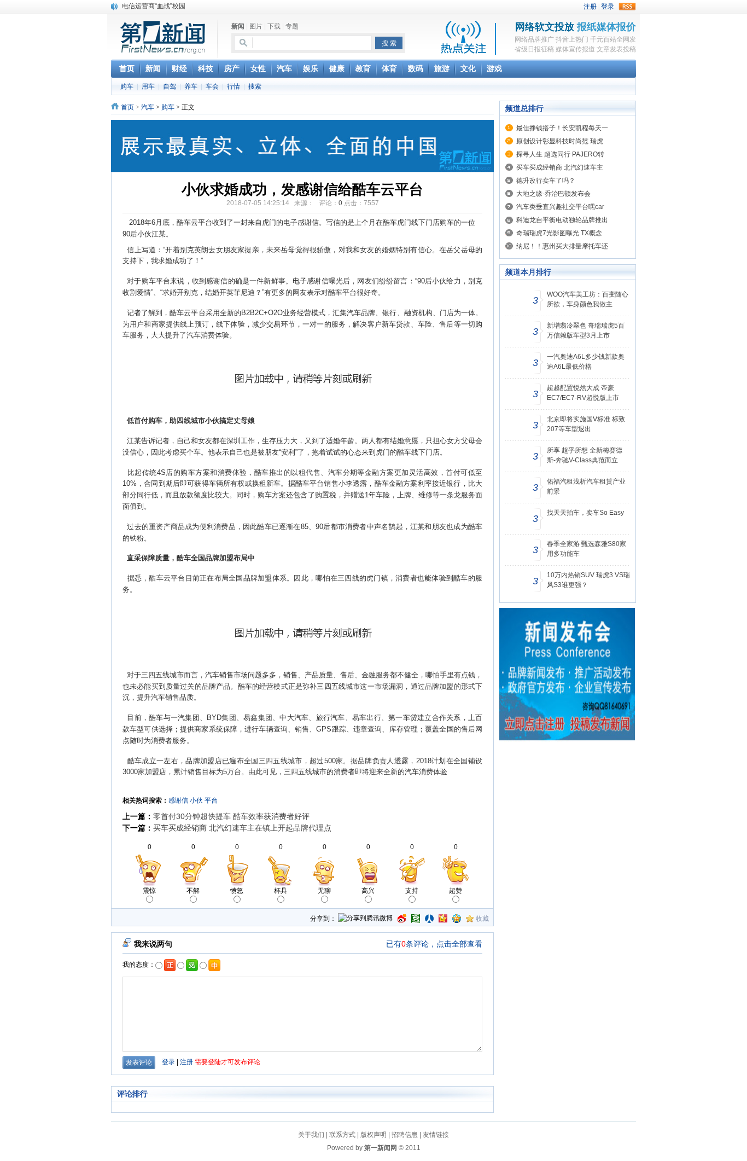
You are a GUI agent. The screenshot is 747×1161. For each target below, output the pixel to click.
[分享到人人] (429, 918)
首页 (127, 107)
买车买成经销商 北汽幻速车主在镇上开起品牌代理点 (242, 827)
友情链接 (436, 1135)
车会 (212, 86)
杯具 (280, 891)
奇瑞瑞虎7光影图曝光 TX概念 (559, 233)
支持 (411, 891)
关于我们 (311, 1135)
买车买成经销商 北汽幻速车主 (559, 167)
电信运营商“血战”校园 (153, 6)
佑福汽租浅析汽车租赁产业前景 (586, 486)
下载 (274, 26)
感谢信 (178, 800)
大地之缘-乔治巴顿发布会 (553, 194)
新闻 (237, 26)
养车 (190, 86)
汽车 (147, 107)
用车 (148, 86)
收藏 (482, 918)
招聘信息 (405, 1135)
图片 (255, 26)
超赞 (455, 891)
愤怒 (236, 891)
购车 (126, 86)
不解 (193, 891)
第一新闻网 (380, 1148)
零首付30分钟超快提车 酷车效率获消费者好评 (231, 816)
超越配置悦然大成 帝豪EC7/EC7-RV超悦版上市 (583, 393)
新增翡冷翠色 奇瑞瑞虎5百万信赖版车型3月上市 (586, 330)
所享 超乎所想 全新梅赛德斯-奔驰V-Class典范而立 (584, 455)
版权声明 (373, 1135)
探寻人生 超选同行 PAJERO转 (560, 154)
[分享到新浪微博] (402, 918)
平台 (211, 800)
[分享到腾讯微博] (365, 919)
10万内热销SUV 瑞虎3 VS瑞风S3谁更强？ (588, 580)
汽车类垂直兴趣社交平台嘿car (560, 207)
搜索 (254, 86)
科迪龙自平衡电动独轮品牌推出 (562, 220)
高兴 (368, 891)
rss (627, 6)
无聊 (324, 891)
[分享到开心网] (443, 918)
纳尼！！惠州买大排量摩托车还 (562, 246)
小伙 (196, 800)
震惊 (149, 891)
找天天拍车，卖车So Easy (585, 512)
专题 (292, 26)
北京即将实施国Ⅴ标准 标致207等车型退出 (586, 424)
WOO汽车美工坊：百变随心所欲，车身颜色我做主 (587, 299)
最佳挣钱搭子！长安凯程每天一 (562, 128)
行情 (233, 86)
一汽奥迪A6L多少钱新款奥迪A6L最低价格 (586, 361)
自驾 (169, 86)
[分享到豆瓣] (415, 918)
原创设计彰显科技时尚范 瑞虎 (559, 141)
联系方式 (342, 1135)
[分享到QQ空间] (456, 918)
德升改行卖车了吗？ (545, 180)
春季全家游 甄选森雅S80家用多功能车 (586, 549)
